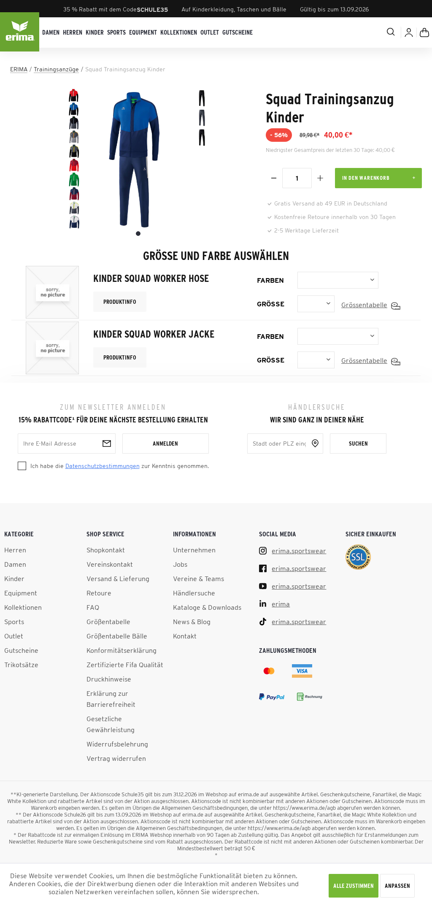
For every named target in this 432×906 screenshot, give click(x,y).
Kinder (14, 578)
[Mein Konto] (409, 32)
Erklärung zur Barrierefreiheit (110, 699)
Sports (14, 621)
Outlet (13, 636)
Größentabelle (108, 621)
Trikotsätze (21, 664)
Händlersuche (194, 593)
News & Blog (192, 621)
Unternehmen (194, 550)
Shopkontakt (105, 550)
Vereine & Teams (198, 578)
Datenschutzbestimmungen (102, 465)
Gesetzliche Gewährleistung (110, 724)
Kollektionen (23, 607)
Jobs (180, 564)
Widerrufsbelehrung (117, 744)
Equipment (20, 593)
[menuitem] (50, 32)
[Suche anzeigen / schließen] (358, 32)
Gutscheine (21, 650)
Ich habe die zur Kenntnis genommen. (119, 465)
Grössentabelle (364, 304)
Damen (15, 564)
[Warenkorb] (424, 32)
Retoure (98, 593)
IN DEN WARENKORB (365, 178)
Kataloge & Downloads (207, 607)
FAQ (92, 607)
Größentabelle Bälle (116, 636)
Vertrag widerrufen (116, 758)
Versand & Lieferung (117, 578)
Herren (15, 550)
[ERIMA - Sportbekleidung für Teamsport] (20, 32)
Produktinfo (119, 301)
